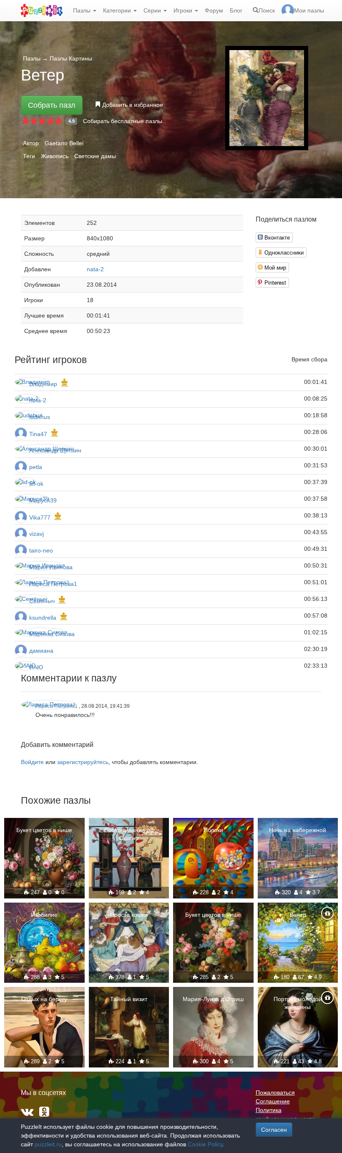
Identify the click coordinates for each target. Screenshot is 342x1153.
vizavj (36, 533)
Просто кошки (129, 914)
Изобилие (44, 914)
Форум (214, 10)
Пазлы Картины (71, 58)
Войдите (32, 762)
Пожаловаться (275, 1092)
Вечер (297, 914)
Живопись (54, 156)
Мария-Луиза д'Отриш (213, 999)
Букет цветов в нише (44, 830)
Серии (153, 10)
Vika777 (39, 517)
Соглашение (273, 1101)
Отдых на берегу (44, 999)
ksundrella (42, 617)
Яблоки (213, 830)
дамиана (41, 650)
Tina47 (38, 434)
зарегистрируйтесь (82, 762)
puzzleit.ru (48, 1144)
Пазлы (82, 10)
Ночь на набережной (297, 830)
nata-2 (95, 269)
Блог (236, 10)
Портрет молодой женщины (298, 1003)
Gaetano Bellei (64, 143)
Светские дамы (95, 156)
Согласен (274, 1129)
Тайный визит (128, 999)
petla (35, 467)
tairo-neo (41, 550)
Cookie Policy (205, 1144)
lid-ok (36, 483)
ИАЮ (36, 667)
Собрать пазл (51, 105)
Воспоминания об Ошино (128, 834)
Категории (118, 10)
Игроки (184, 10)
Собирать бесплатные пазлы (122, 121)
